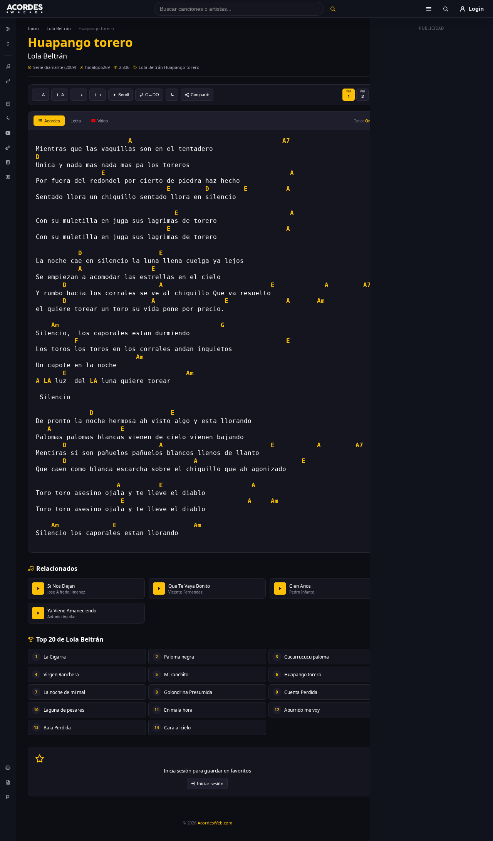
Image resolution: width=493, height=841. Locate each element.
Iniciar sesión (210, 783)
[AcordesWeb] (34, 9)
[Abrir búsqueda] (445, 8)
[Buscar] (332, 9)
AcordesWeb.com (215, 823)
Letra (75, 121)
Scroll (123, 94)
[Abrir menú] (428, 8)
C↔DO (152, 94)
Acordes (52, 121)
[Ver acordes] (8, 162)
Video (102, 121)
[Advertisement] (432, 149)
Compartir (200, 94)
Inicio (33, 28)
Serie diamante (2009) (54, 67)
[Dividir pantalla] (8, 176)
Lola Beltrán (59, 28)
